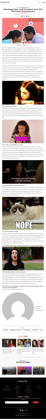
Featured (35, 330)
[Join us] (19, 45)
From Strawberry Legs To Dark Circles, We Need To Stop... (38, 351)
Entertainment (17, 388)
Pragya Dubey (5, 354)
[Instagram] (26, 410)
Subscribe (35, 402)
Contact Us (39, 386)
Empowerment (7, 388)
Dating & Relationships (24, 7)
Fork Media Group (28, 415)
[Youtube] (22, 410)
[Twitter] (20, 16)
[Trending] (9, 370)
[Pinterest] (26, 16)
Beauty (17, 394)
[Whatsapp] (24, 16)
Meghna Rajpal (20, 354)
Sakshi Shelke (35, 354)
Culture (6, 386)
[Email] (29, 16)
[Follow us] (26, 45)
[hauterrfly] (5, 2)
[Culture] (24, 370)
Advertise (28, 388)
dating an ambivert (16, 330)
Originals (17, 386)
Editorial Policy (28, 390)
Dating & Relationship (6, 390)
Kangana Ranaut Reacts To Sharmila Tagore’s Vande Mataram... (23, 351)
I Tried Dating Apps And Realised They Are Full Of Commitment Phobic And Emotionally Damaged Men (22, 286)
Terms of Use (28, 392)
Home (18, 7)
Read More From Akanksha (39, 310)
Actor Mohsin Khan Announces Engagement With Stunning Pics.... (8, 351)
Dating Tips (27, 330)
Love (41, 330)
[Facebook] (22, 16)
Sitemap (39, 388)
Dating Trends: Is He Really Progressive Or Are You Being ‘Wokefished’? (26, 245)
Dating (6, 330)
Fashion (17, 392)
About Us (28, 386)
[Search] (39, 2)
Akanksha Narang (17, 14)
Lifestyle (17, 390)
